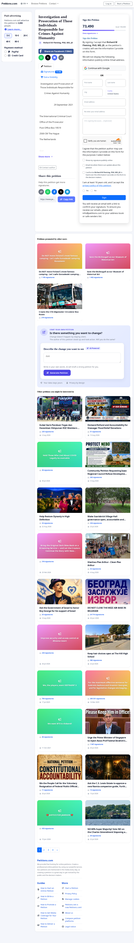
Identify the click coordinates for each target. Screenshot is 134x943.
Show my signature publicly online (99, 160)
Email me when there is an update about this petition (103, 166)
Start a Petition (123, 4)
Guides (41, 883)
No (95, 190)
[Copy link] (61, 57)
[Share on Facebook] (54, 192)
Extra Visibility (50, 77)
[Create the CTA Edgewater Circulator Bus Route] (59, 302)
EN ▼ (25, 3)
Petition (47, 66)
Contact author (48, 167)
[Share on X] (48, 57)
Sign (104, 197)
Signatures (52, 71)
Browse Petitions (39, 3)
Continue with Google (99, 68)
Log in (108, 4)
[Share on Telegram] (67, 192)
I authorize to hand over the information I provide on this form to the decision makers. (106, 174)
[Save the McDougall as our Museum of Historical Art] (107, 261)
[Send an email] (54, 57)
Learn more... (14, 29)
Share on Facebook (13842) (58, 51)
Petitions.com (9, 3)
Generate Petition (59, 372)
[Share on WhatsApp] (41, 57)
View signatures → (90, 33)
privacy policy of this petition (97, 185)
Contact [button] (53, 3)
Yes (87, 190)
